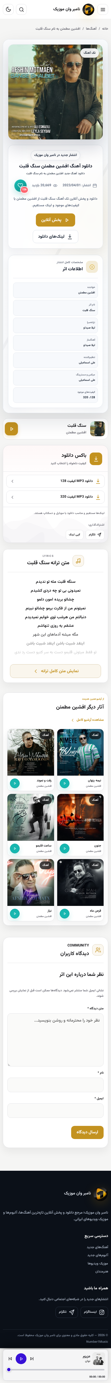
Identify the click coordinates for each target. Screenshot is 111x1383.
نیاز (50, 910)
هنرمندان (101, 1271)
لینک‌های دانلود (51, 236)
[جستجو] (21, 9)
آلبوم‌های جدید (97, 1255)
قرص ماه (95, 910)
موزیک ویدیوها (98, 1263)
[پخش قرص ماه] (64, 913)
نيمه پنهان (94, 780)
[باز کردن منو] (102, 9)
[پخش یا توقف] (21, 1358)
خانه (105, 28)
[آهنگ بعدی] (32, 1358)
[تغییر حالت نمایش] (8, 9)
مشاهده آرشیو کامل (90, 719)
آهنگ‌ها (91, 28)
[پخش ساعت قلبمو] (15, 848)
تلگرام (92, 535)
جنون (97, 845)
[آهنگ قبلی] (10, 1358)
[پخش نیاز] (15, 913)
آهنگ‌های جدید (97, 1247)
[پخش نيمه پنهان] (64, 783)
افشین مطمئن (93, 786)
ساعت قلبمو (44, 845)
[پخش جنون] (64, 848)
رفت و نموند (44, 780)
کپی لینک (74, 535)
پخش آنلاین (51, 220)
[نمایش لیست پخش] (98, 1358)
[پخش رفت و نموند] (15, 783)
